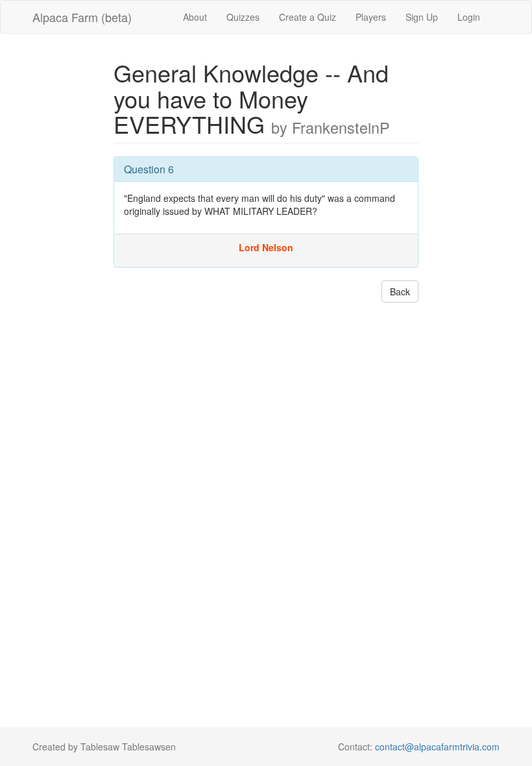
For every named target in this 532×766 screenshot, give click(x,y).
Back (400, 291)
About (195, 16)
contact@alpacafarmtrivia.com (437, 746)
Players (371, 16)
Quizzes (243, 16)
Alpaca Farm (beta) (82, 16)
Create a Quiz (307, 16)
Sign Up (421, 16)
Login (468, 16)
